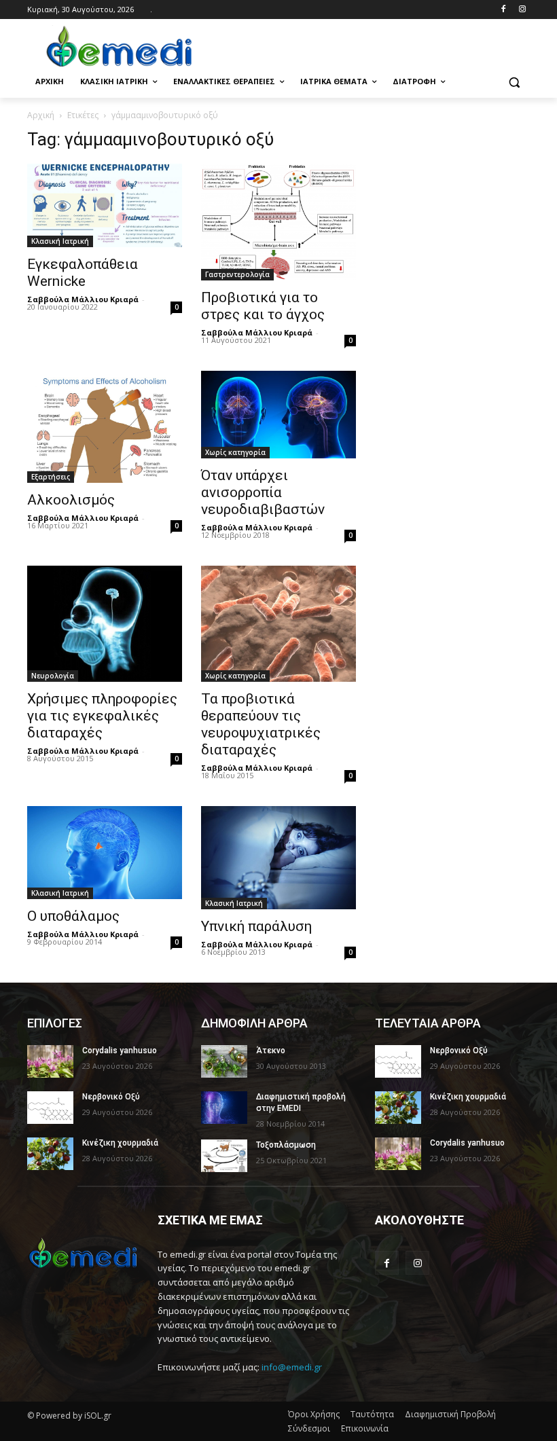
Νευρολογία (52, 675)
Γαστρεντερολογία (237, 274)
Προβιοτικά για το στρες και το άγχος (263, 306)
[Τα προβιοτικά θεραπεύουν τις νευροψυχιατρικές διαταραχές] (278, 624)
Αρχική (40, 115)
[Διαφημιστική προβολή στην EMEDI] (224, 1107)
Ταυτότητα (372, 1414)
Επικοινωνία (365, 1428)
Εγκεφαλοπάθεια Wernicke (82, 272)
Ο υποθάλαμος (73, 916)
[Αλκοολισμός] (104, 427)
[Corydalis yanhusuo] (50, 1061)
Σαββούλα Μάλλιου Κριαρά (83, 299)
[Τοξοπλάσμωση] (224, 1155)
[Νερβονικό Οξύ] (50, 1107)
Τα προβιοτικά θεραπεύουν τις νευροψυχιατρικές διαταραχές (261, 724)
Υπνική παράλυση (256, 926)
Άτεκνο (270, 1050)
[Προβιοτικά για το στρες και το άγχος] (278, 222)
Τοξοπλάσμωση (286, 1145)
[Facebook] (503, 10)
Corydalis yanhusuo (119, 1050)
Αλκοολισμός (71, 500)
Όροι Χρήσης (314, 1414)
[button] (514, 82)
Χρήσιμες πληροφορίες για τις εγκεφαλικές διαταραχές (102, 716)
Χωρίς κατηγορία (235, 452)
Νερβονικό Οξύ (111, 1096)
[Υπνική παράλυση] (278, 857)
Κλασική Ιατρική (60, 241)
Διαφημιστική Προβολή (450, 1414)
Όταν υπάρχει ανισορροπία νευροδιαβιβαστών (263, 492)
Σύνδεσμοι (309, 1428)
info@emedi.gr (292, 1367)
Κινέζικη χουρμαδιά (120, 1143)
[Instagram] (522, 10)
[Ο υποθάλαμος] (104, 852)
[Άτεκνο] (224, 1061)
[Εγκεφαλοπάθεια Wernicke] (104, 205)
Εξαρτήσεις (50, 476)
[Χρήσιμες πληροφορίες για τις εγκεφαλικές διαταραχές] (104, 624)
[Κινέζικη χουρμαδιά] (50, 1153)
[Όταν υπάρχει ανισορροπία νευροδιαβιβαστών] (278, 415)
